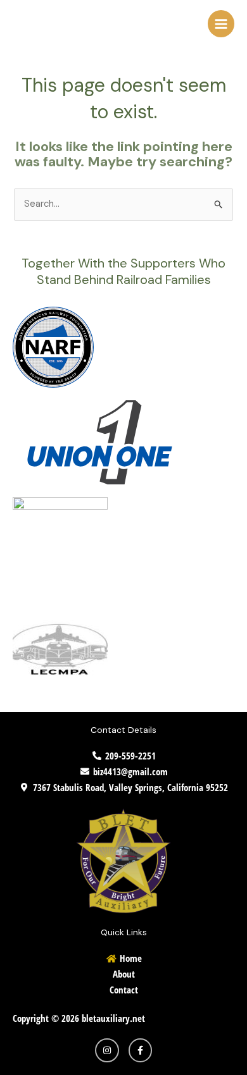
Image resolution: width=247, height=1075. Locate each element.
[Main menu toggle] (221, 23)
